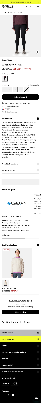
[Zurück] (2, 2)
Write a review (20, 312)
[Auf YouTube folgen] (13, 395)
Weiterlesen (6, 235)
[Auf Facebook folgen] (3, 395)
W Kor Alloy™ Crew (9, 288)
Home (4, 12)
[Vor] (38, 2)
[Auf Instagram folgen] (8, 395)
